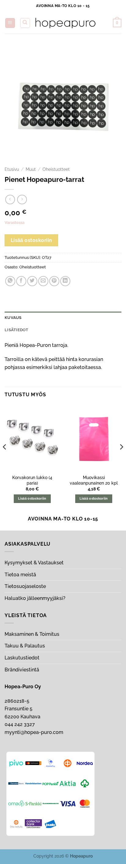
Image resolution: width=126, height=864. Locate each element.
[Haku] (25, 23)
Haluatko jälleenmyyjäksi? (35, 598)
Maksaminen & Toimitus (32, 634)
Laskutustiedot (22, 658)
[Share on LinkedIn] (65, 281)
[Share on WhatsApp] (10, 281)
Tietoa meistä (20, 575)
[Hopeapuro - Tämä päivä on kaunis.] (65, 23)
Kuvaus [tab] (13, 317)
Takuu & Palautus (25, 646)
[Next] (121, 459)
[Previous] (5, 459)
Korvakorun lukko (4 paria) (32, 480)
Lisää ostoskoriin (31, 240)
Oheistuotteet (56, 169)
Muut (31, 169)
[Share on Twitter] (32, 281)
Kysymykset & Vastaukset (34, 563)
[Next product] (10, 199)
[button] (10, 23)
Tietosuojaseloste (25, 586)
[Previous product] (22, 199)
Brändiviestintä (22, 670)
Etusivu (12, 169)
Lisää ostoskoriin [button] (32, 499)
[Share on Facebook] (21, 281)
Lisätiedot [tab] (16, 330)
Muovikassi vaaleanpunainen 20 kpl (94, 480)
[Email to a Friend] (43, 281)
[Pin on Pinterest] (54, 281)
